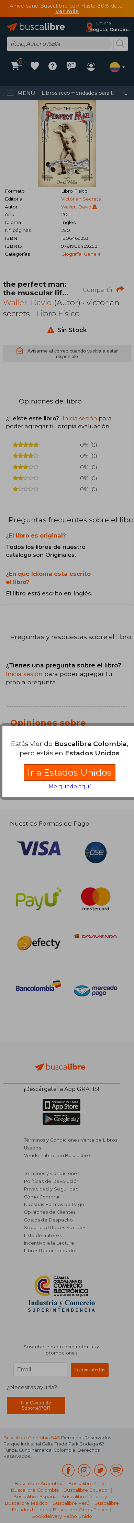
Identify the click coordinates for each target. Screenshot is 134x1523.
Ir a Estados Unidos (69, 772)
